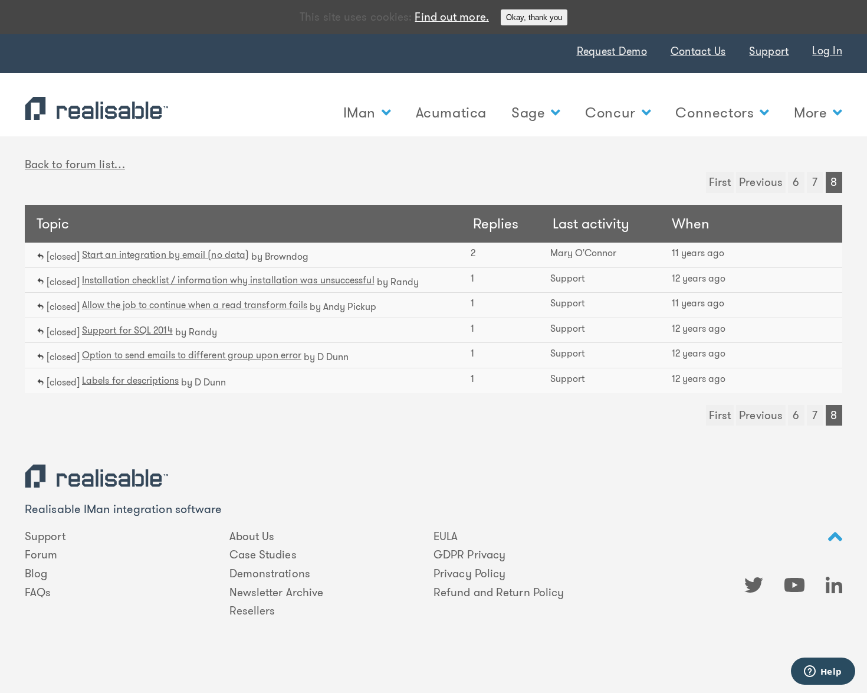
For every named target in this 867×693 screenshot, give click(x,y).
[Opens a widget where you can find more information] (822, 672)
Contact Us (698, 51)
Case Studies (263, 555)
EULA (446, 536)
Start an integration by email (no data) (165, 254)
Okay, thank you (534, 17)
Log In (827, 50)
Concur (610, 113)
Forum (41, 555)
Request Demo (612, 51)
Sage (528, 113)
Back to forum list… (75, 164)
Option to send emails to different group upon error (191, 355)
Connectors (714, 113)
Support (769, 51)
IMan (359, 113)
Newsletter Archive (276, 592)
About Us (252, 536)
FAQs (38, 592)
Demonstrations (269, 573)
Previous (761, 182)
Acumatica (451, 113)
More (810, 113)
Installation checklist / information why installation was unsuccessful (228, 280)
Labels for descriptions (130, 380)
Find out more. (451, 17)
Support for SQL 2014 (127, 330)
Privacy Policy (469, 573)
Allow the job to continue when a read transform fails (194, 305)
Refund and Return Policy (499, 592)
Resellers (252, 611)
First (720, 182)
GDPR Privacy (469, 555)
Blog (36, 573)
